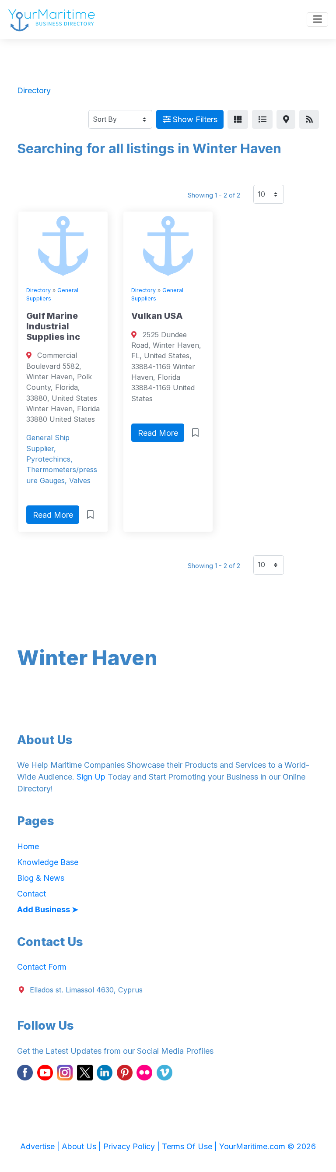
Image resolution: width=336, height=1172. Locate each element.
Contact (31, 893)
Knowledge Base (47, 862)
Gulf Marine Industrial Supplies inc (53, 326)
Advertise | (41, 1146)
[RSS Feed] (309, 119)
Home (28, 846)
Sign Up (91, 776)
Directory (38, 290)
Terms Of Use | (190, 1146)
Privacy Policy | (132, 1146)
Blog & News (40, 878)
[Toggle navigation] (317, 19)
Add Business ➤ (47, 909)
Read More (53, 514)
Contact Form (41, 966)
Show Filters (194, 119)
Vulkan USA (157, 316)
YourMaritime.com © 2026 (267, 1146)
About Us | (82, 1146)
